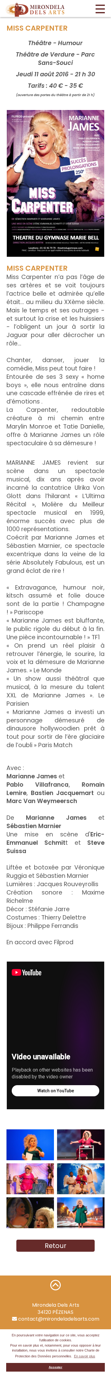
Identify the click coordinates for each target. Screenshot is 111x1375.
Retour (55, 1245)
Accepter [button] (55, 1367)
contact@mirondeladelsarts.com (58, 1318)
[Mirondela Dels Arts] (35, 9)
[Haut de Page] (55, 1285)
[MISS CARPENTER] (55, 183)
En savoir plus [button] (84, 1356)
